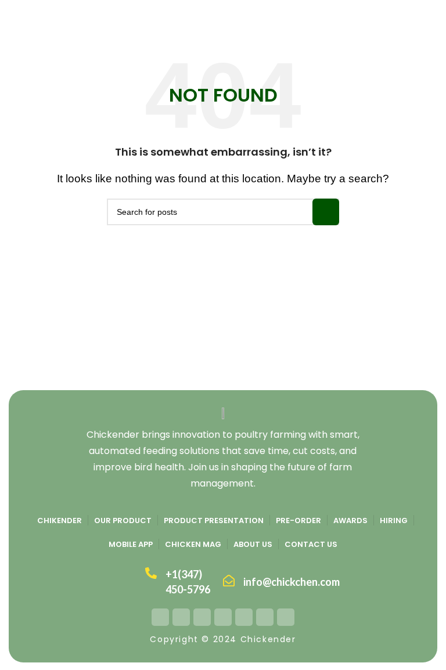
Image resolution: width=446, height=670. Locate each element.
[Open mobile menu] (13, 17)
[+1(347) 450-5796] (151, 573)
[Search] (434, 17)
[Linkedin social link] (265, 617)
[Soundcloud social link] (285, 617)
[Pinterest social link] (244, 617)
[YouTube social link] (223, 617)
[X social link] (181, 617)
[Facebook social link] (160, 617)
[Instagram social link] (202, 617)
